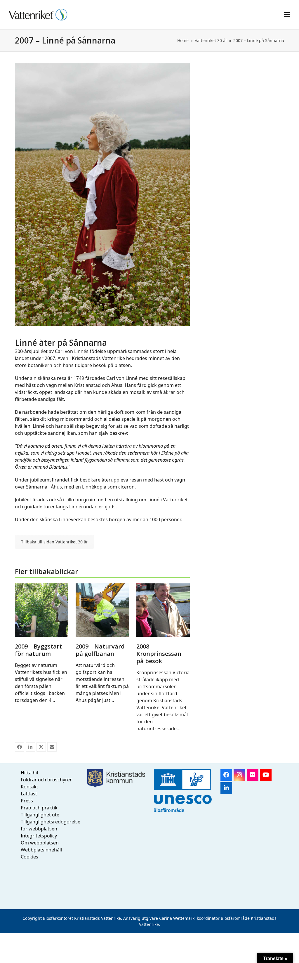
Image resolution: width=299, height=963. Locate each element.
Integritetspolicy (39, 835)
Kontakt (29, 786)
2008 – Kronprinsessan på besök (158, 653)
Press (27, 800)
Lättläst (29, 793)
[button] (287, 14)
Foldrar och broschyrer (46, 779)
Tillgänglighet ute (40, 814)
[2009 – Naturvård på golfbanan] (102, 609)
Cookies (29, 857)
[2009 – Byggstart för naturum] (41, 609)
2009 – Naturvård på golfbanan (100, 650)
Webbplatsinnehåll (41, 849)
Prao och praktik (39, 807)
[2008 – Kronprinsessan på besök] (163, 609)
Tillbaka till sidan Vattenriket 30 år (54, 542)
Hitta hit (30, 772)
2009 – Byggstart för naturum (38, 650)
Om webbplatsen (40, 842)
